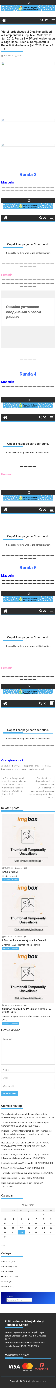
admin (20, 56)
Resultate (6, 1286)
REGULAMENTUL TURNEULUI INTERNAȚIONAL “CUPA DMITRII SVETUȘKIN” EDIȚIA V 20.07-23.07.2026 (25, 1146)
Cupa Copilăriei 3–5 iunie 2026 (16, 1177)
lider (3, 769)
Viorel (41, 769)
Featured (6, 880)
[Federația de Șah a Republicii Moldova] (28, 10)
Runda (31, 769)
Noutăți (7, 766)
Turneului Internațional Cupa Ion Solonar (20, 1172)
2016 (16, 766)
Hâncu (36, 766)
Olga (16, 769)
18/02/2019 (8, 1005)
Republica (24, 769)
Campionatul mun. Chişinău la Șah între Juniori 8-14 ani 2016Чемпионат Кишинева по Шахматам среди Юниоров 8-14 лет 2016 (41, 788)
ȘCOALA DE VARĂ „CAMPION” (16, 1167)
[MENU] (53, 20)
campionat (28, 766)
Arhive (9, 1296)
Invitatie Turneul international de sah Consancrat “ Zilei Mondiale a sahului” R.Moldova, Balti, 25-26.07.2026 (27, 1134)
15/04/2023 (8, 868)
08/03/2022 (8, 936)
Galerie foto (7, 1276)
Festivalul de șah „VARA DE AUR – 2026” (21, 1162)
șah (36, 769)
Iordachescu (45, 766)
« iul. (3, 1244)
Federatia (6, 1266)
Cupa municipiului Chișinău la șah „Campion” (22, 1182)
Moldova (9, 769)
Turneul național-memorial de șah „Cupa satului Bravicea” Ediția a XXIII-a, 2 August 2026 (25, 1335)
